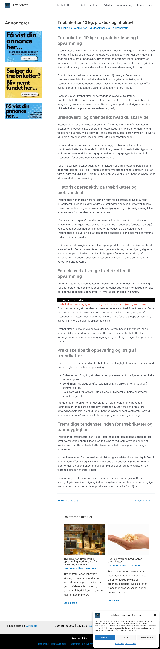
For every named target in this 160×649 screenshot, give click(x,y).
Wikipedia (31, 625)
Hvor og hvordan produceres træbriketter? (125, 560)
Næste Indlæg (145, 500)
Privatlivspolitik (130, 644)
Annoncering (124, 5)
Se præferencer (146, 637)
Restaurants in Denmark (83, 643)
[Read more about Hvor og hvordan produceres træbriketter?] (128, 539)
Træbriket (20, 5)
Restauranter (58, 643)
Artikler (108, 5)
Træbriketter (64, 5)
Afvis (126, 637)
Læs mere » (71, 602)
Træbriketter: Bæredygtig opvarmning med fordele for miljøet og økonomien (102, 304)
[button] (155, 615)
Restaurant (42, 643)
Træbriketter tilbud (87, 5)
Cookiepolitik (119, 644)
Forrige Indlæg (68, 500)
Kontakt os (143, 5)
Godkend (105, 637)
